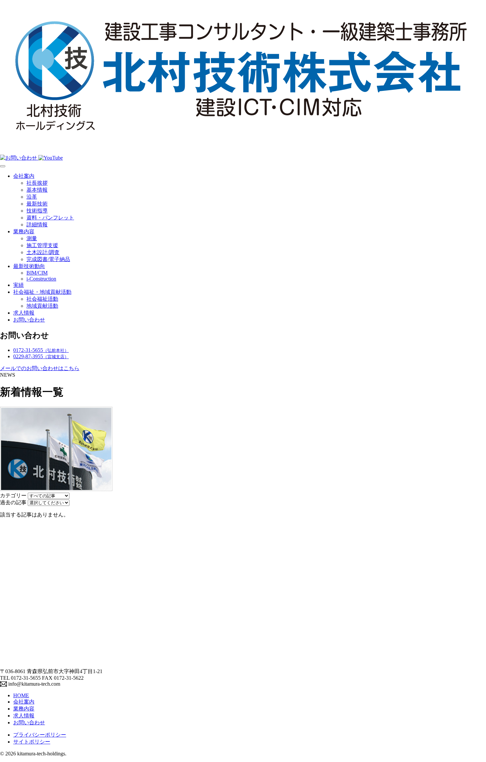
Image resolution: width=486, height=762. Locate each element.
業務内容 (23, 231)
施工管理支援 (42, 245)
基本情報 (37, 190)
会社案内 (23, 176)
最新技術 (37, 204)
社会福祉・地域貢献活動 (42, 292)
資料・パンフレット (50, 217)
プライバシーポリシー (39, 735)
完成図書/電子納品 (48, 259)
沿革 (31, 197)
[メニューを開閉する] (2, 166)
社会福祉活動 (42, 299)
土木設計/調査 (43, 252)
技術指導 (37, 210)
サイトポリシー (31, 741)
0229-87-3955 (41, 356)
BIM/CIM (37, 273)
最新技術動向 (29, 266)
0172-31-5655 (41, 350)
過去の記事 (13, 502)
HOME (21, 695)
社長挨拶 (37, 183)
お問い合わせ (29, 320)
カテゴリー (13, 495)
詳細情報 (37, 224)
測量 (31, 238)
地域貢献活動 (42, 306)
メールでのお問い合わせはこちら (39, 368)
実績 (18, 285)
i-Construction (41, 279)
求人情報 (23, 313)
